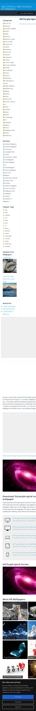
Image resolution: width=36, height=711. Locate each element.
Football (7, 246)
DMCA (7, 154)
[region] (18, 695)
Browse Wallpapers (11, 147)
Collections (8, 57)
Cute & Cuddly (9, 62)
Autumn (7, 36)
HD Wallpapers (9, 160)
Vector (7, 128)
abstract (7, 231)
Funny (7, 73)
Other (6, 107)
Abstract (7, 26)
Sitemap (7, 183)
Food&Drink (8, 70)
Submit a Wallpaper (11, 186)
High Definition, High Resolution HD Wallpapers (16, 7)
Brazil (6, 241)
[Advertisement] (18, 337)
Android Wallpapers (11, 144)
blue (6, 220)
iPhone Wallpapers (10, 170)
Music (7, 96)
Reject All (18, 707)
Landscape (8, 236)
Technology (8, 117)
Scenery (7, 238)
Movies (7, 94)
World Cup (8, 135)
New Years (8, 99)
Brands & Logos (10, 39)
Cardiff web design (9, 306)
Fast (6, 223)
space (7, 228)
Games (7, 75)
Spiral (21, 399)
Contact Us (8, 149)
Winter (7, 133)
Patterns (7, 109)
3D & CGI (8, 23)
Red (6, 212)
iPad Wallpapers (10, 167)
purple (28, 24)
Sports (7, 115)
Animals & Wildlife (10, 29)
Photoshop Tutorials (11, 178)
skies (28, 406)
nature (7, 233)
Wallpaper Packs (10, 130)
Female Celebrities (10, 65)
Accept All (18, 697)
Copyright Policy (10, 152)
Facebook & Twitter (11, 157)
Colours (7, 60)
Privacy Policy (9, 180)
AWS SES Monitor (9, 309)
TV (6, 120)
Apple (6, 34)
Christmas (8, 49)
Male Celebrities (10, 86)
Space (7, 112)
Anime (7, 31)
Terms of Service (10, 188)
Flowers (7, 68)
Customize (18, 702)
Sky (6, 210)
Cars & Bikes (9, 42)
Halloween (8, 78)
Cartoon (7, 215)
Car (6, 218)
